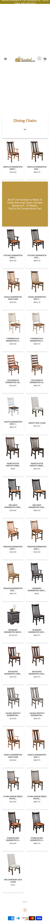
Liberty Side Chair (37, 423)
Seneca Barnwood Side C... (37, 756)
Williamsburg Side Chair (13, 881)
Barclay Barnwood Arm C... (13, 168)
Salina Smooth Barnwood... (13, 714)
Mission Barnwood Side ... (13, 589)
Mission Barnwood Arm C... (13, 548)
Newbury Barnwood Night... (13, 631)
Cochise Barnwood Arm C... (13, 256)
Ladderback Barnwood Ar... (13, 381)
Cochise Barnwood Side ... (37, 256)
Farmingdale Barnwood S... (37, 339)
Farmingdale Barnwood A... (13, 339)
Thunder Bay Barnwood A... (13, 839)
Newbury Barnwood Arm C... (37, 589)
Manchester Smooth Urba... (13, 464)
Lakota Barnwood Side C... (13, 423)
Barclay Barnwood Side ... (37, 168)
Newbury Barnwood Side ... (37, 631)
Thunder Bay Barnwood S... (37, 839)
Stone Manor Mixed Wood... (13, 797)
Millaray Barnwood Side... (37, 506)
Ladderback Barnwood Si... (37, 381)
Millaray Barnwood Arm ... (13, 506)
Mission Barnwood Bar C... (37, 548)
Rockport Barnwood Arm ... (13, 673)
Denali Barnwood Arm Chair (13, 298)
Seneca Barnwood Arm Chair (13, 756)
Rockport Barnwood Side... (37, 673)
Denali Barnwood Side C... (37, 298)
